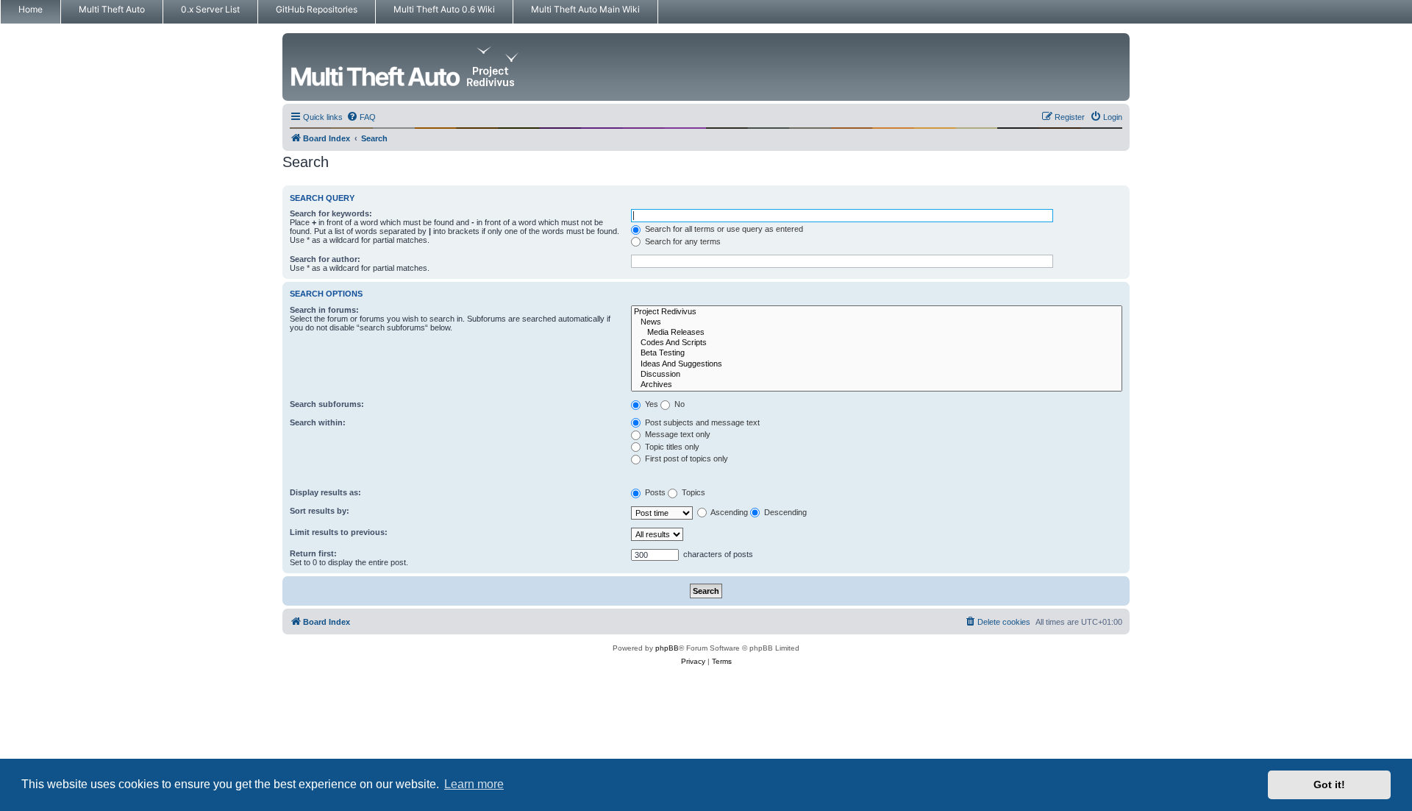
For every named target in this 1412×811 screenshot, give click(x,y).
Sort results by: (319, 510)
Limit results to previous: (339, 532)
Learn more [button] (474, 784)
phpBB (667, 648)
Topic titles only (671, 446)
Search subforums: (327, 404)
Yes (650, 404)
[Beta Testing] (876, 353)
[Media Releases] (876, 332)
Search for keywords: (331, 213)
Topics (692, 492)
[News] (876, 322)
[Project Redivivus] (876, 312)
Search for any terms (682, 241)
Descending (784, 512)
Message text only (676, 434)
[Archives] (876, 385)
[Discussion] (876, 374)
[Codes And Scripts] (876, 343)
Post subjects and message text (701, 422)
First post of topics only (685, 458)
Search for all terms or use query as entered (723, 228)
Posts (654, 492)
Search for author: (325, 259)
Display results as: (325, 492)
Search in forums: (324, 309)
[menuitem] (361, 117)
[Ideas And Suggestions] (876, 364)
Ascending (728, 512)
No (678, 404)
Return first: (313, 553)
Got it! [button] (1329, 784)
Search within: (318, 422)
